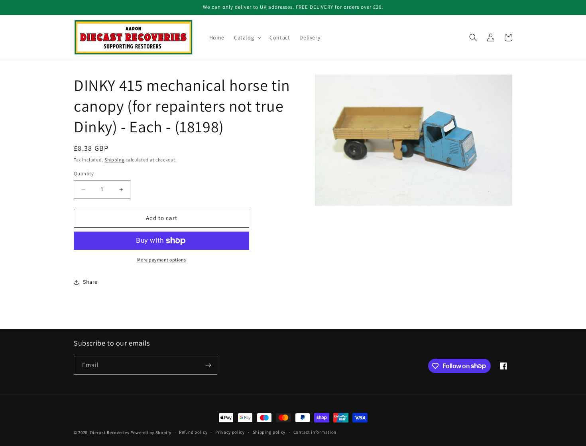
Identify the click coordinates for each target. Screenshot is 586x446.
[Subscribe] (208, 365)
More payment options (161, 260)
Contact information (314, 432)
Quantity (84, 174)
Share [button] (90, 282)
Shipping (114, 160)
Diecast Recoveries (110, 432)
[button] (247, 37)
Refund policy (193, 432)
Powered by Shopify (150, 432)
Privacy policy (230, 432)
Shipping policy (269, 432)
